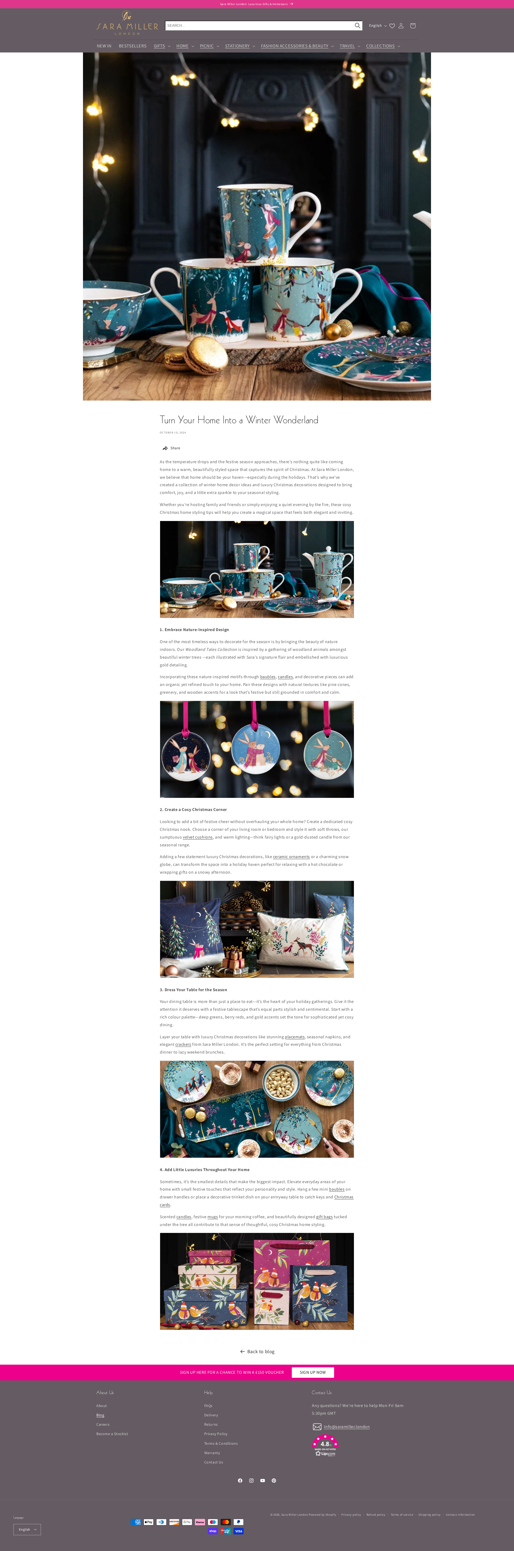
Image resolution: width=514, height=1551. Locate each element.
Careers (102, 1424)
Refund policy (376, 1514)
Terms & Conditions (221, 1443)
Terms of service (402, 1514)
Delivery (211, 1414)
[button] (161, 46)
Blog (100, 1414)
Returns (211, 1424)
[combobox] (263, 26)
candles (285, 677)
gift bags (324, 1217)
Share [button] (175, 448)
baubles (268, 677)
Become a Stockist (112, 1433)
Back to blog (261, 1351)
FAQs (208, 1405)
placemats (295, 1037)
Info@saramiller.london (347, 1426)
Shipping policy (429, 1514)
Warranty (212, 1452)
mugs (212, 1217)
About (101, 1405)
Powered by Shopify (322, 1514)
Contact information (460, 1514)
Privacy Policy (216, 1433)
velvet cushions (198, 837)
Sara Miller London (294, 1514)
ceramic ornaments (291, 856)
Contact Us (213, 1461)
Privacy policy (351, 1514)
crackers (183, 1044)
